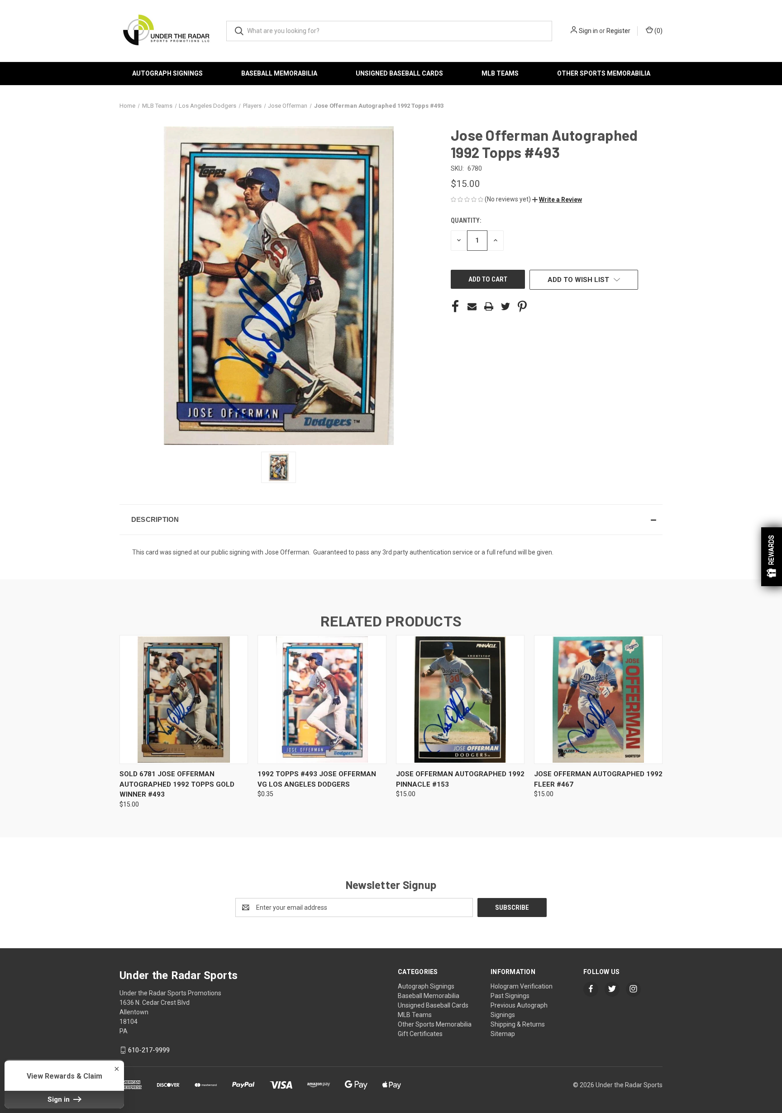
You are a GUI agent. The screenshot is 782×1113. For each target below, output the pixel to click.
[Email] (472, 306)
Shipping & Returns (518, 1024)
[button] (557, 199)
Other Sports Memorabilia (603, 73)
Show (771, 556)
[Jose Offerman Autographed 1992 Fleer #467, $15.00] (598, 699)
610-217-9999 (149, 1050)
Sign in (588, 30)
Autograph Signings (167, 73)
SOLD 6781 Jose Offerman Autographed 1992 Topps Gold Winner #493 (176, 784)
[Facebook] (455, 306)
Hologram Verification (522, 986)
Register (618, 30)
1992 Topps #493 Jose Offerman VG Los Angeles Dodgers (316, 779)
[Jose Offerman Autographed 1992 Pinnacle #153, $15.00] (460, 699)
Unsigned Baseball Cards (399, 73)
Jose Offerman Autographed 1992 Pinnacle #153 (460, 779)
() (658, 30)
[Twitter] (505, 306)
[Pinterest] (522, 306)
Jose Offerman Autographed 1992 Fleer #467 (598, 779)
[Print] (488, 306)
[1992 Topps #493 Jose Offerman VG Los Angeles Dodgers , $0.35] (321, 699)
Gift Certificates (420, 1033)
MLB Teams (500, 73)
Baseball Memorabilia (279, 73)
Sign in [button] (60, 1099)
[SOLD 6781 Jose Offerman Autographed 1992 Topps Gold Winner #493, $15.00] (183, 699)
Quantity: (466, 220)
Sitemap (503, 1033)
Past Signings (510, 995)
